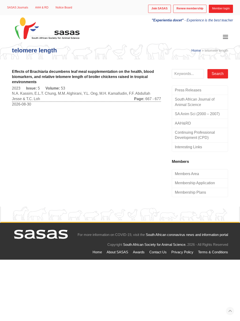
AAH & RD (42, 7)
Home (196, 50)
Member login (221, 8)
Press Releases (188, 90)
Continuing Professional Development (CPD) (195, 135)
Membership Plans (190, 192)
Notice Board (64, 7)
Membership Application (195, 183)
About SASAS (117, 252)
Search (218, 74)
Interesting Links (188, 147)
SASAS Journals (17, 7)
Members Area (187, 174)
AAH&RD (183, 123)
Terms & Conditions (213, 252)
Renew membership (189, 8)
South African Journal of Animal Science (194, 101)
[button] (225, 37)
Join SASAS (159, 8)
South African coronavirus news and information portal (187, 235)
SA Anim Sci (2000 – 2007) (197, 114)
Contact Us (158, 252)
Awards (139, 252)
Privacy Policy (182, 252)
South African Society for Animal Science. (154, 245)
